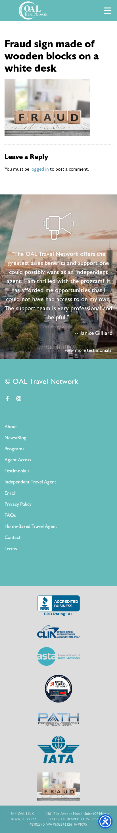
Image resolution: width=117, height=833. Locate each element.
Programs (14, 449)
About (11, 427)
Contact (12, 537)
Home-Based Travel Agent (31, 526)
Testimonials (17, 471)
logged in (39, 169)
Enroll (10, 493)
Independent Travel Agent (30, 482)
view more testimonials (88, 350)
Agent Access (18, 460)
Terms (11, 549)
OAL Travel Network (33, 10)
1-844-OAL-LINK (21, 814)
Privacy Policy (18, 504)
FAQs (10, 515)
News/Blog (15, 438)
